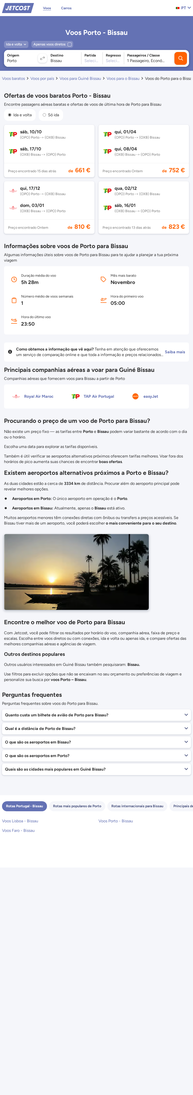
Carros (66, 8)
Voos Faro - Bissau (18, 830)
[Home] (18, 7)
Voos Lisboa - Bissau (20, 821)
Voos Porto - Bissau (116, 821)
